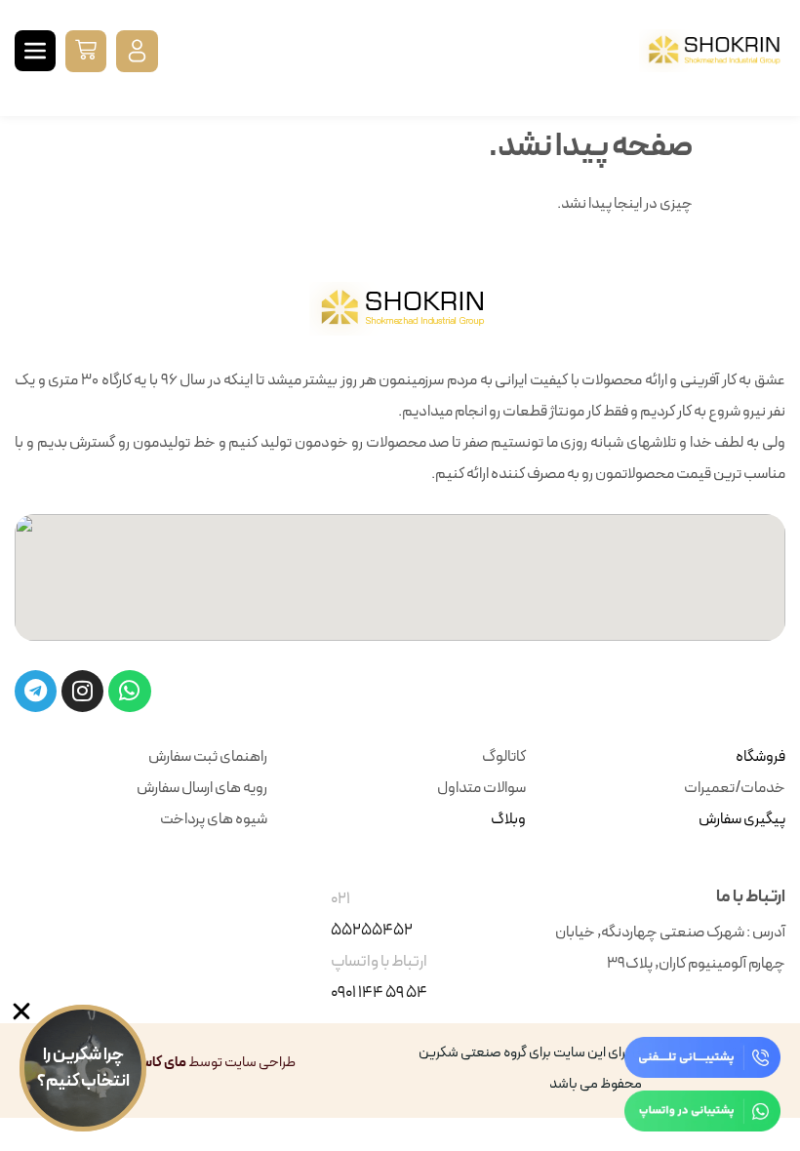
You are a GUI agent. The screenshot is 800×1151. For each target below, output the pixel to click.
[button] (85, 51)
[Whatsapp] (129, 691)
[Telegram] (36, 691)
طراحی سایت (260, 1063)
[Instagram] (82, 691)
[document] (73, 1078)
